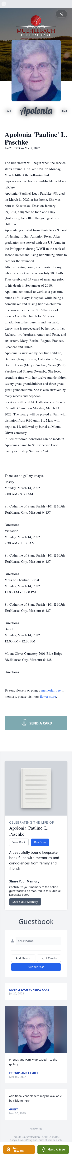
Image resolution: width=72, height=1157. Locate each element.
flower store (48, 696)
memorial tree (51, 690)
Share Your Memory (25, 902)
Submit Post (36, 967)
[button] (36, 1029)
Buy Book (40, 842)
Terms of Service (46, 1140)
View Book (18, 842)
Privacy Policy (25, 1140)
